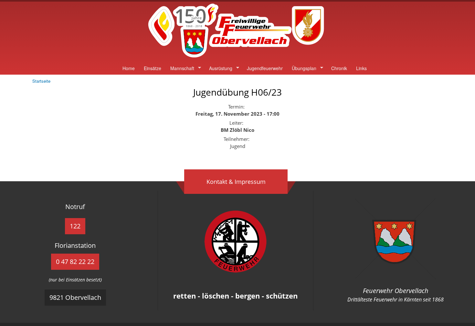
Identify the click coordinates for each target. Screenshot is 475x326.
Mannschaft (180, 68)
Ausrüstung (218, 68)
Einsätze (152, 68)
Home (128, 68)
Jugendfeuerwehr (265, 68)
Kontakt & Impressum (236, 181)
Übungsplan (301, 68)
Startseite (41, 81)
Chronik (339, 68)
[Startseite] (237, 58)
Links (361, 68)
